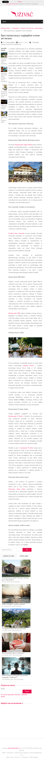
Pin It (19, 2)
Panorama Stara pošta (16, 489)
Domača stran (5, 28)
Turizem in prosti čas (27, 28)
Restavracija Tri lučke (15, 416)
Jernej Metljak (10, 42)
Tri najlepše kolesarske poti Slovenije (14, 628)
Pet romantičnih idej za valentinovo (13, 653)
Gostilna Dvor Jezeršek (16, 233)
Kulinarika (15, 28)
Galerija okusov (28, 365)
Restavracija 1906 (14, 313)
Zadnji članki (8, 556)
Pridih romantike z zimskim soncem (13, 604)
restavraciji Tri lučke (26, 448)
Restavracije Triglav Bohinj (23, 144)
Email (3, 688)
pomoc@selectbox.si (14, 748)
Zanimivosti (38, 28)
